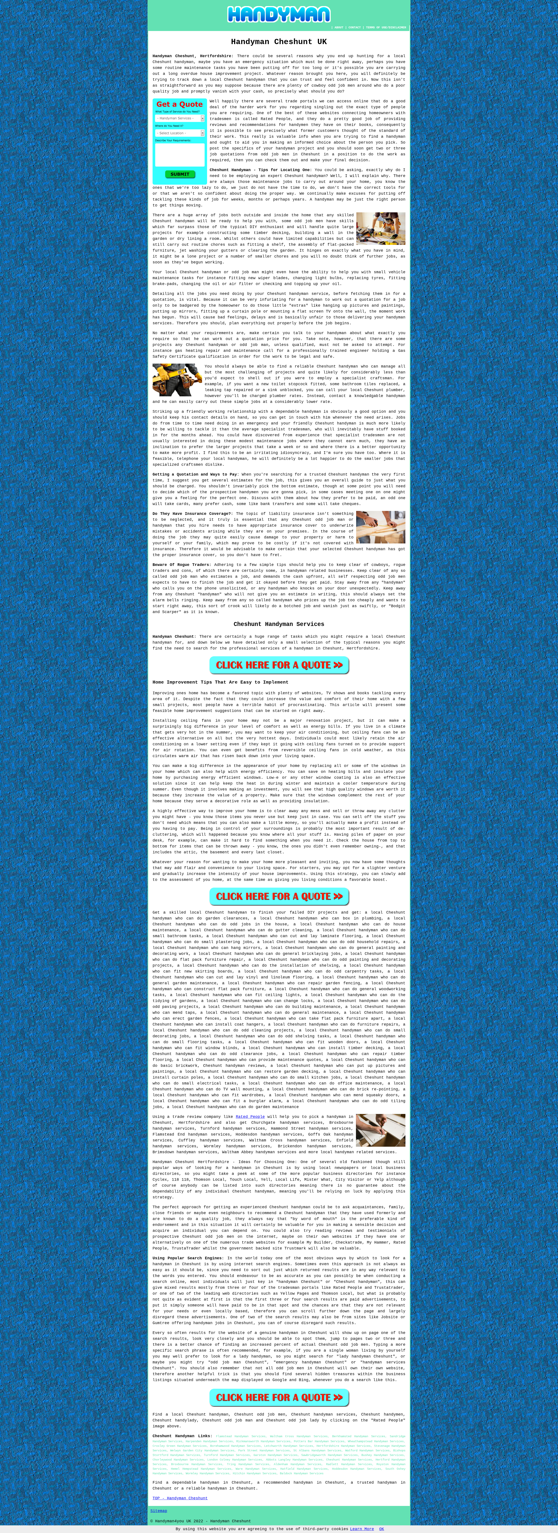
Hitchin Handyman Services (254, 1473)
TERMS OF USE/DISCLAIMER (386, 27)
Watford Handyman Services (367, 1450)
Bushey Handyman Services (382, 1455)
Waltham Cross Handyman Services (299, 1436)
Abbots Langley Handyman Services (294, 1459)
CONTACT (355, 27)
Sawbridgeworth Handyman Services (329, 1455)
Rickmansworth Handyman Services (263, 1441)
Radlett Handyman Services (349, 1464)
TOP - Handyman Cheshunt (180, 1498)
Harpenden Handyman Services (209, 1441)
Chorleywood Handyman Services (178, 1459)
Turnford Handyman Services (227, 1455)
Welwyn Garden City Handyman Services (202, 1450)
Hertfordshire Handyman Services (343, 1446)
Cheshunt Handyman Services (349, 1459)
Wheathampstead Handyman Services (376, 1441)
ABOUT (339, 27)
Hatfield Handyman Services (304, 1469)
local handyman (337, 1152)
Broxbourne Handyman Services (196, 1464)
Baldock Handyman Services (301, 1473)
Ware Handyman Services (256, 1469)
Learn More (362, 1529)
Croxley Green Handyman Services (180, 1446)
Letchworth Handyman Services (288, 1446)
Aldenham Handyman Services (297, 1464)
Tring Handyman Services (248, 1464)
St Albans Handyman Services (317, 1450)
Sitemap (158, 1511)
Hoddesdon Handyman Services (356, 1469)
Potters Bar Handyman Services (319, 1441)
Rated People (250, 1117)
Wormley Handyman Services (207, 1473)
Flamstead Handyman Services (240, 1436)
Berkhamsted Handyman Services (358, 1436)
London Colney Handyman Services (234, 1459)
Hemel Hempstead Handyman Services (201, 1469)
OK (381, 1529)
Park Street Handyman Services (264, 1450)
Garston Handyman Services (275, 1455)
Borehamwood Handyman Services (235, 1446)
